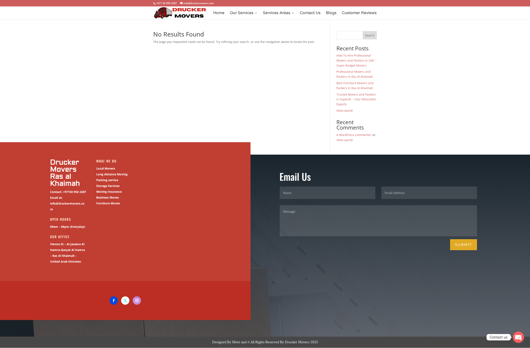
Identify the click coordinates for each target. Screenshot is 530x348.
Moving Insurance (109, 192)
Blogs (331, 13)
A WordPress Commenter (353, 135)
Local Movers (105, 168)
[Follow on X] (125, 300)
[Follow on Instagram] (137, 300)
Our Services (241, 13)
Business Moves (107, 197)
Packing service (107, 180)
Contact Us (310, 13)
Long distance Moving (112, 174)
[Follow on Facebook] (114, 300)
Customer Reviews (359, 13)
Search (370, 35)
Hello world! (344, 111)
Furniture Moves (108, 203)
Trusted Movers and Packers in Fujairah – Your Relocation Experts (356, 99)
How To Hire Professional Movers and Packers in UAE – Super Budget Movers (356, 60)
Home (218, 13)
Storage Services (108, 186)
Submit (463, 245)
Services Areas (276, 13)
